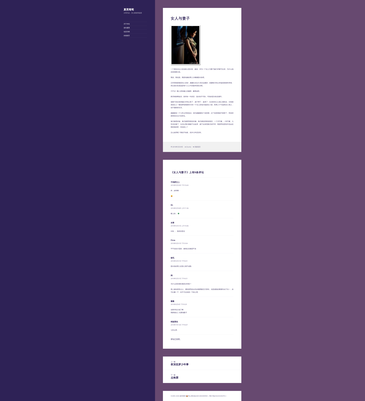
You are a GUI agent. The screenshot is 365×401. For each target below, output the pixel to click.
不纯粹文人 (175, 182)
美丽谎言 (197, 147)
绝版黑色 (174, 321)
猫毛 (172, 258)
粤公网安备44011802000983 (198, 396)
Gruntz (188, 147)
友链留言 (127, 35)
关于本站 (127, 24)
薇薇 (172, 301)
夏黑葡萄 (129, 9)
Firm (173, 240)
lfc (172, 205)
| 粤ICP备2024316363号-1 (217, 396)
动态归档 (127, 32)
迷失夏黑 (127, 28)
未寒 (172, 222)
